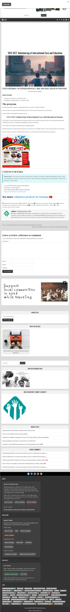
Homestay (45, 203)
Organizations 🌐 (17, 601)
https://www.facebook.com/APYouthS (15, 191)
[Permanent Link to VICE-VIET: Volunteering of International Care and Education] (35, 71)
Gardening (14, 597)
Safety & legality (20, 502)
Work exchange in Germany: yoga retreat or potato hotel (18, 441)
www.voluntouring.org (30, 217)
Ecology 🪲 (5, 595)
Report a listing (31, 502)
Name (4, 261)
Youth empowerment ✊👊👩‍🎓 (45, 604)
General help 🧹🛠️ (23, 597)
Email (4, 264)
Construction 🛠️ (21, 593)
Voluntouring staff (24, 211)
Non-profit (16, 509)
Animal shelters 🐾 (7, 591)
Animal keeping (28, 588)
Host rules (24, 574)
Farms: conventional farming (58, 595)
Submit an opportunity (11, 574)
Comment (5, 241)
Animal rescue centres (39, 588)
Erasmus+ (34, 595)
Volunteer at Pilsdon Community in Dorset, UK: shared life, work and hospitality (25, 437)
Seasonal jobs (31, 509)
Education (38, 203)
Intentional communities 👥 (52, 597)
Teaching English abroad (38, 205)
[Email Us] (66, 19)
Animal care (20, 588)
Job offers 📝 (6, 599)
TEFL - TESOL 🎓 (50, 205)
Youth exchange (15, 207)
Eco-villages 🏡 (56, 593)
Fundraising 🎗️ (6, 597)
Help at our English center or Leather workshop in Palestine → (50, 227)
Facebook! (61, 217)
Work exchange (8, 509)
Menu (5, 20)
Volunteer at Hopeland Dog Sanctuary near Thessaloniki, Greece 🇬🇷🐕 (22, 444)
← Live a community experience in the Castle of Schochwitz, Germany (21, 225)
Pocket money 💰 (38, 601)
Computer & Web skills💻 (9, 593)
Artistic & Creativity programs (33, 591)
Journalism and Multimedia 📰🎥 (19, 599)
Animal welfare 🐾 (18, 591)
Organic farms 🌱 (7, 601)
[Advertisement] (35, 38)
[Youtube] (63, 19)
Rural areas (48, 601)
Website (4, 268)
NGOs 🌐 (52, 599)
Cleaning (56, 591)
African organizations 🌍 (9, 588)
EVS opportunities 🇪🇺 (44, 595)
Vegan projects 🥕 (16, 604)
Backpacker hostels (48, 591)
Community (63, 591)
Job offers (23, 509)
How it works (8, 502)
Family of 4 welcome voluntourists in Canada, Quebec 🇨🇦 (31, 460)
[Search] (68, 19)
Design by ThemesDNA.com (35, 610)
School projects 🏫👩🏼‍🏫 (24, 205)
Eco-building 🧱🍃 (45, 593)
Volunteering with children (27, 554)
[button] (35, 292)
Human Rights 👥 (53, 203)
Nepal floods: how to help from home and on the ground (18, 430)
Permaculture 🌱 (28, 601)
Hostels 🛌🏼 (41, 597)
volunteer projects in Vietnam (31, 196)
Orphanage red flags (11, 554)
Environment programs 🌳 (23, 595)
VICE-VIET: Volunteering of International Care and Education (35, 53)
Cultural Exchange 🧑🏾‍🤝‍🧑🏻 (15, 203)
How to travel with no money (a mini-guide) (14, 434)
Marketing (32, 599)
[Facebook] (59, 19)
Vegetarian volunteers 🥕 (29, 604)
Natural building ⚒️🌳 (42, 599)
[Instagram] (61, 19)
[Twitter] (57, 19)
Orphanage (14, 205)
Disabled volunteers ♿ (28, 203)
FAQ (16, 531)
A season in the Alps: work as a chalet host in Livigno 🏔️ (31, 453)
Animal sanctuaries (51, 588)
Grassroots (33, 597)
